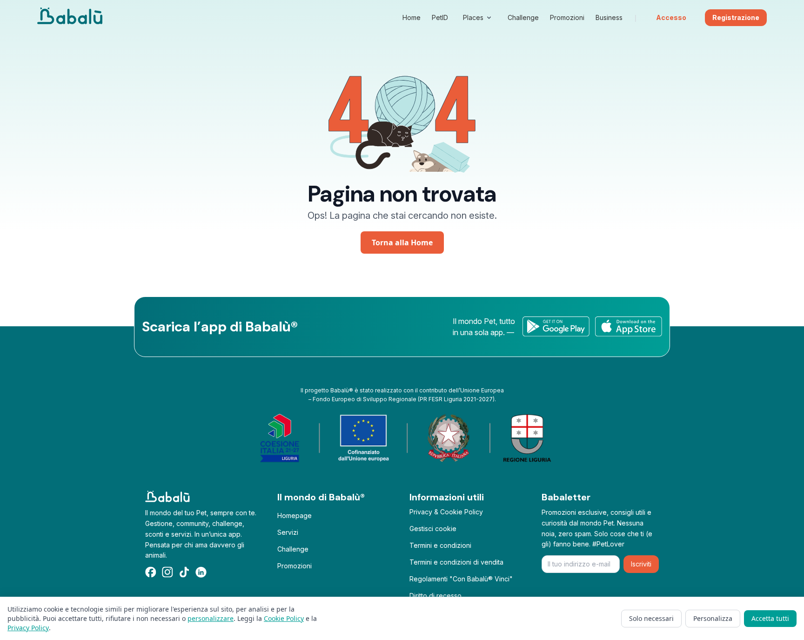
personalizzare (211, 618)
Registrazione (735, 17)
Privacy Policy (28, 627)
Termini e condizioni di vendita (456, 562)
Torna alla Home (402, 242)
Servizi (287, 532)
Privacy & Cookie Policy (446, 512)
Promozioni (294, 566)
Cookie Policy (284, 618)
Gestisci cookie (432, 528)
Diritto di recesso (435, 596)
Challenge (292, 549)
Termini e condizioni (440, 545)
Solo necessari (651, 618)
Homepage (294, 515)
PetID (440, 17)
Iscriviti (641, 564)
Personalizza (712, 618)
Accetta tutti (770, 618)
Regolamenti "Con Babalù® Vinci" (461, 579)
